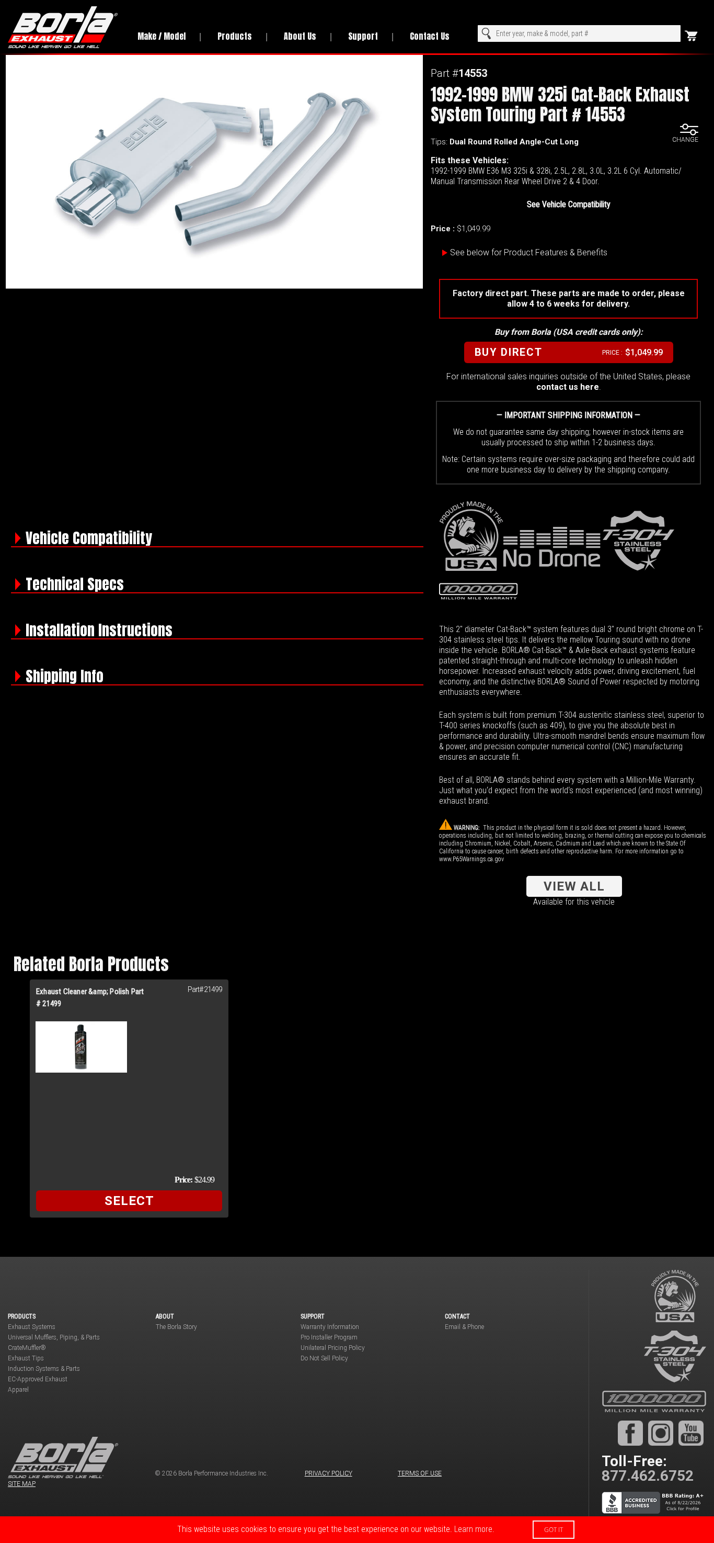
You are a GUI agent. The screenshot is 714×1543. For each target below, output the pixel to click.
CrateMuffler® (27, 1347)
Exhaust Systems (31, 1327)
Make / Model (161, 36)
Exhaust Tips (26, 1358)
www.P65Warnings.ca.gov (471, 859)
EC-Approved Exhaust (37, 1379)
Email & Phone (464, 1327)
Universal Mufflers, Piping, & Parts (54, 1337)
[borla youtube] (691, 1432)
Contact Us (430, 36)
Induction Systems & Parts (44, 1368)
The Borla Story (176, 1327)
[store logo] (63, 27)
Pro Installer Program (329, 1337)
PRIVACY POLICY (328, 1473)
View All (574, 886)
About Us (300, 36)
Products (234, 36)
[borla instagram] (660, 1432)
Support (363, 36)
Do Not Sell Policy (324, 1358)
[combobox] (579, 33)
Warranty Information (330, 1327)
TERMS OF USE (420, 1473)
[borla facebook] (630, 1432)
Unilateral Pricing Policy (333, 1347)
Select (129, 1200)
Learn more (473, 1529)
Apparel (18, 1389)
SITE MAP (22, 1484)
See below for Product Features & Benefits (528, 252)
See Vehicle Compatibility (569, 204)
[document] (357, 1530)
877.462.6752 (648, 1475)
